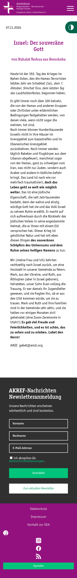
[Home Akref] (24, 13)
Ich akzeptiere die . (27, 460)
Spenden (38, 566)
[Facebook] (38, 549)
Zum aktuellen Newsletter (38, 488)
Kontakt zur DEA (38, 525)
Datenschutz (38, 509)
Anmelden (38, 473)
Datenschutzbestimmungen (26, 461)
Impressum (38, 517)
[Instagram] (38, 541)
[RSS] (38, 557)
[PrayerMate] (5, 532)
